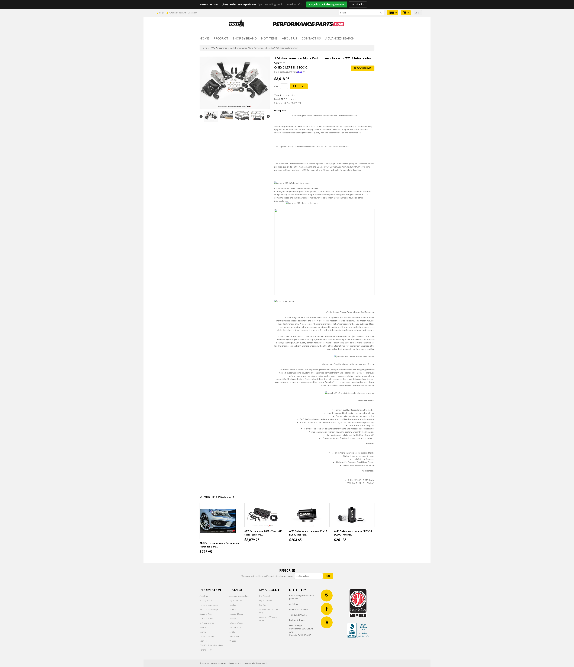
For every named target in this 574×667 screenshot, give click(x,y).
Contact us (311, 38)
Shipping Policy (206, 614)
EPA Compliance (207, 623)
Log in (162, 12)
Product (220, 38)
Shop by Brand (245, 38)
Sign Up (262, 605)
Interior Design (236, 623)
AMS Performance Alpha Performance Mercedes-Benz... (219, 545)
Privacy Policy (206, 600)
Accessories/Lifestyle (239, 596)
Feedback (204, 627)
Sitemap (203, 640)
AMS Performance (219, 48)
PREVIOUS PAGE (362, 68)
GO (328, 576)
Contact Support (207, 618)
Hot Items (269, 38)
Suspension (234, 636)
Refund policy (206, 649)
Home (204, 38)
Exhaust (233, 609)
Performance (235, 627)
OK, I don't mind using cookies (326, 4)
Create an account (177, 12)
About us (289, 38)
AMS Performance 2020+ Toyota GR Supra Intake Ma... (263, 533)
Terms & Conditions (209, 605)
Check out (192, 12)
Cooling (232, 605)
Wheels (232, 640)
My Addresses (265, 600)
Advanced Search (340, 38)
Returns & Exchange (209, 609)
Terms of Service (207, 636)
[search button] (381, 13)
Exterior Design (236, 614)
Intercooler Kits (287, 95)
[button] (392, 12)
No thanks (358, 4)
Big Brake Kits (235, 600)
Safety (232, 632)
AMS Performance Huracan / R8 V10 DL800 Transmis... (308, 533)
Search (203, 632)
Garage (232, 618)
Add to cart (299, 86)
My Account (264, 596)
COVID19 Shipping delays (211, 645)
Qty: (276, 86)
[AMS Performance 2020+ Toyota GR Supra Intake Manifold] (264, 515)
